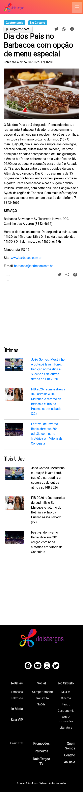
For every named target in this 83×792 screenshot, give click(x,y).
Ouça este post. (20, 29)
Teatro (66, 704)
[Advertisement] (34, 315)
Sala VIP (17, 720)
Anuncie (69, 762)
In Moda (17, 709)
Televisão (17, 698)
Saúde (41, 704)
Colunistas (17, 743)
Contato (69, 755)
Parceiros (41, 751)
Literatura (66, 727)
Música (66, 691)
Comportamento (43, 691)
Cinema (66, 698)
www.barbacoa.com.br (26, 258)
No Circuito (66, 683)
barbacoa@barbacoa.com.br (33, 266)
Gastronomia (66, 710)
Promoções (41, 743)
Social (41, 683)
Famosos (17, 691)
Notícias (17, 683)
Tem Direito (41, 698)
